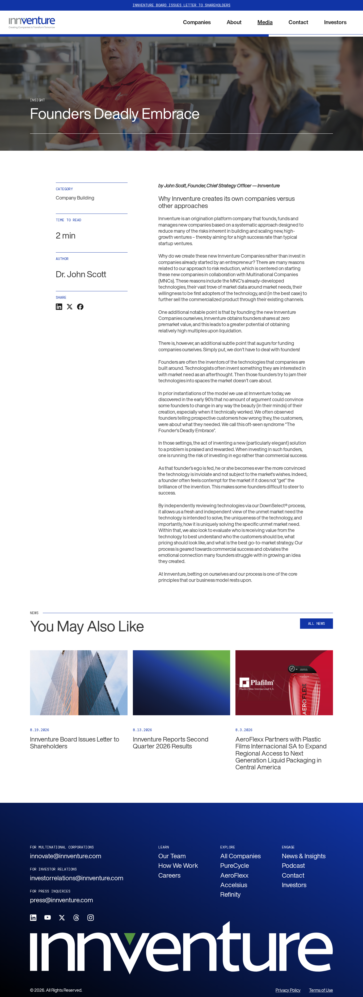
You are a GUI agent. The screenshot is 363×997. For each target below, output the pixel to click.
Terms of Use (321, 990)
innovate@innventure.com (65, 855)
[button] (197, 22)
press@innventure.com (61, 899)
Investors (335, 22)
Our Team (172, 855)
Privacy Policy (288, 990)
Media (265, 22)
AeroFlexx (234, 875)
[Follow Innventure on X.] (62, 917)
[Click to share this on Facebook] (80, 306)
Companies (197, 22)
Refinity (230, 894)
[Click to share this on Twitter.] (69, 306)
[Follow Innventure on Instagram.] (90, 917)
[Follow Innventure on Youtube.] (47, 917)
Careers (169, 875)
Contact (298, 22)
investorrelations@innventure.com (76, 877)
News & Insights (304, 855)
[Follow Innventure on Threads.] (76, 917)
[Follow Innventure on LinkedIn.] (33, 917)
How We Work (178, 865)
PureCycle (234, 865)
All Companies (240, 855)
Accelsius (233, 884)
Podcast (293, 865)
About (234, 22)
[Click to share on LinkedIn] (59, 306)
